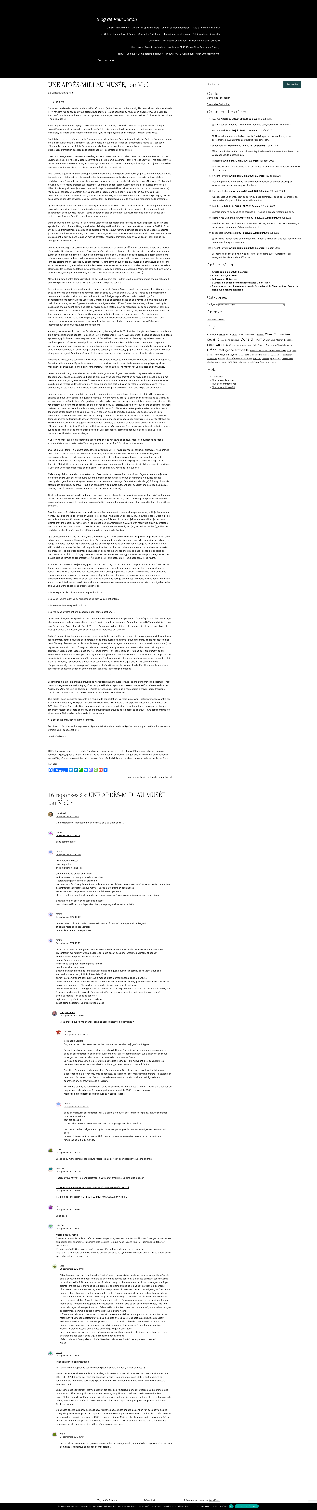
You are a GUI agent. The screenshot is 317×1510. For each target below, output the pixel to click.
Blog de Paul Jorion (117, 19)
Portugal (266, 355)
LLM (247, 355)
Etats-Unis (214, 345)
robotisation (287, 355)
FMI (254, 345)
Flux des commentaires (224, 383)
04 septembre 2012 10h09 (68, 917)
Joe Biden (210, 355)
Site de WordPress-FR (223, 387)
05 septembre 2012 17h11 (72, 1269)
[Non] (314, 1506)
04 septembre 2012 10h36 (68, 1171)
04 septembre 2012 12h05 (76, 1034)
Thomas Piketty (287, 359)
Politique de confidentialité (247, 1506)
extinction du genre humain (242, 345)
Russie (221, 358)
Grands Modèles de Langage (278, 345)
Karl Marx (241, 355)
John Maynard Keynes (225, 354)
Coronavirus (282, 334)
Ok (231, 1506)
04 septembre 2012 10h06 (68, 854)
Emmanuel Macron (274, 340)
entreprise (133, 777)
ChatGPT (260, 335)
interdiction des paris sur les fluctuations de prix (268, 350)
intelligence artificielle (233, 350)
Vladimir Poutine (220, 362)
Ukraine (210, 362)
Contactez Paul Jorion (218, 97)
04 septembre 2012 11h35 (68, 1209)
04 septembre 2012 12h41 (68, 1228)
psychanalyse (276, 355)
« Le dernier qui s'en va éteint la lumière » (257, 362)
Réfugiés (257, 358)
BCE (228, 334)
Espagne (288, 340)
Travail (168, 777)
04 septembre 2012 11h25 (68, 1190)
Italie (289, 350)
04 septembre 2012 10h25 (68, 1152)
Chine (268, 334)
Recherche (292, 84)
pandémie (256, 354)
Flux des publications (223, 380)
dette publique (232, 340)
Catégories (212, 304)
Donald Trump (253, 339)
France (261, 345)
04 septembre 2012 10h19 (68, 943)
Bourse (234, 335)
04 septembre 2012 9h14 (67, 816)
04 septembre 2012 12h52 (68, 1355)
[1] (141, 272)
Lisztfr (59, 1352)
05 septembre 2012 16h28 (76, 1106)
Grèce (212, 350)
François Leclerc (67, 1012)
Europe (227, 344)
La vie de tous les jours (152, 777)
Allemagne (212, 334)
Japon (294, 350)
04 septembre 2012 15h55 (72, 1437)
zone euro (232, 362)
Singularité (265, 359)
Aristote (222, 335)
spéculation (275, 358)
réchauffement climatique (239, 358)
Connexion (217, 376)
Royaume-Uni (212, 359)
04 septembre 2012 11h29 (72, 1015)
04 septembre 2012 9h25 (68, 835)
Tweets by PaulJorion (218, 104)
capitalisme (250, 334)
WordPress (214, 1500)
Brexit (241, 334)
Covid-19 (213, 339)
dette (222, 340)
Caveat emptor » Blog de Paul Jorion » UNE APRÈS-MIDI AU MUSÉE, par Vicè (92, 1187)
